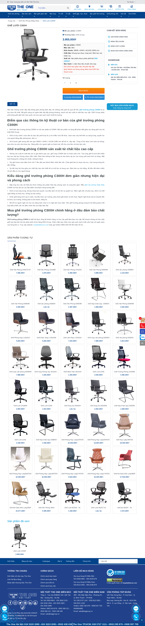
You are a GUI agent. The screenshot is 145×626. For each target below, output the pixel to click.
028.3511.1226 (79, 603)
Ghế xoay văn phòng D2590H (98, 338)
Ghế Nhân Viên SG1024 (72, 372)
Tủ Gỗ (60, 14)
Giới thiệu (77, 9)
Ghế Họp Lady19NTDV (124, 440)
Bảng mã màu (89, 9)
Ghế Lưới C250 (46, 406)
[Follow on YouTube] (35, 602)
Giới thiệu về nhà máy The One (19, 576)
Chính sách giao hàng (49, 579)
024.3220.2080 (46, 606)
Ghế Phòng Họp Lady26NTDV (20, 474)
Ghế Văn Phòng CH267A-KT (20, 270)
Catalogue (102, 9)
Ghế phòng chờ (112, 14)
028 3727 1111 (99, 624)
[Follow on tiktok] (23, 607)
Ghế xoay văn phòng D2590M (20, 372)
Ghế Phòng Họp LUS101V (20, 338)
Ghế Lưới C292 (20, 440)
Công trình (131, 9)
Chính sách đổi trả (47, 583)
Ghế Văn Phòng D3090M (98, 270)
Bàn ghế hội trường (97, 14)
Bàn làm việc (26, 14)
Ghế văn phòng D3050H (46, 304)
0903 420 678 (52, 608)
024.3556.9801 (49, 600)
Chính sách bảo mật (48, 586)
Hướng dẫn (119, 9)
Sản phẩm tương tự (20, 237)
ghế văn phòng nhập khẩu (95, 185)
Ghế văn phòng (13, 14)
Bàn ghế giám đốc (40, 14)
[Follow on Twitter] (20, 602)
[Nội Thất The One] (20, 8)
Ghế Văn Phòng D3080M (20, 304)
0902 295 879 (85, 606)
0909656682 (78, 608)
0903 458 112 (64, 608)
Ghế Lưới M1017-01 (98, 508)
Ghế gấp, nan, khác (80, 14)
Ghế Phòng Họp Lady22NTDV (72, 440)
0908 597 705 (97, 606)
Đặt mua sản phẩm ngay (122, 106)
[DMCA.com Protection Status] (114, 580)
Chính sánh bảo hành (49, 576)
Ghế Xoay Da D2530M (98, 406)
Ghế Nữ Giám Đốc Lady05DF (20, 508)
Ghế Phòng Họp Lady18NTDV (46, 474)
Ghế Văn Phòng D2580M (124, 304)
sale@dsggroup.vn (52, 614)
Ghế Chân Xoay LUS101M (46, 338)
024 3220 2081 (48, 624)
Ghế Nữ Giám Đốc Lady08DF (124, 474)
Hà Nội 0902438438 (73, 97)
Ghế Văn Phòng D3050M (72, 304)
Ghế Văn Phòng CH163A (72, 270)
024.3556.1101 (62, 600)
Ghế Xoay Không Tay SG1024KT (47, 372)
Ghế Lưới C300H (19, 551)
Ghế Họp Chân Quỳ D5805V (46, 440)
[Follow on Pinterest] (25, 602)
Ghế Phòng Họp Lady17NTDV (99, 474)
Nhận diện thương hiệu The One (19, 583)
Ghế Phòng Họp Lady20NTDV (99, 440)
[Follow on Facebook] (10, 602)
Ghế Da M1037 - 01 (124, 508)
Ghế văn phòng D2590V (124, 338)
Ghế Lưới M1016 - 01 (72, 508)
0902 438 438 (57, 611)
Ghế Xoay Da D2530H (72, 406)
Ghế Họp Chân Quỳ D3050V (98, 304)
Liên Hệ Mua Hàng (14, 579)
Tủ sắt (68, 14)
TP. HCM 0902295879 (95, 97)
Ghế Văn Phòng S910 (46, 508)
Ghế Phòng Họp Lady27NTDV (72, 474)
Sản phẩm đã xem (18, 521)
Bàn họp (53, 14)
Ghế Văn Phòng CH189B (46, 270)
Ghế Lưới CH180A (20, 406)
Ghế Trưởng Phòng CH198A (124, 372)
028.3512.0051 (94, 600)
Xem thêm (132, 14)
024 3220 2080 (31, 624)
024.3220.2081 (59, 603)
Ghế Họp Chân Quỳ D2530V (124, 406)
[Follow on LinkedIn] (30, 602)
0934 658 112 (46, 611)
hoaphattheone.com (41, 225)
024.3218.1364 (46, 603)
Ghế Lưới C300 (98, 372)
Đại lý (110, 9)
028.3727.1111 (82, 600)
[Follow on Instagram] (15, 602)
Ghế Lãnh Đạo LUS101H (72, 338)
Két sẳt (123, 14)
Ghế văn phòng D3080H (125, 270)
